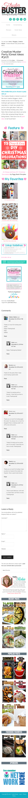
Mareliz (11, 461)
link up (14, 302)
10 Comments (20, 60)
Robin (12, 342)
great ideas (10, 302)
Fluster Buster (14, 9)
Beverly (11, 365)
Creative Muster (11, 300)
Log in (20, 794)
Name (3, 534)
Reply (5, 336)
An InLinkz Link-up (6, 257)
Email (3, 541)
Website (3, 549)
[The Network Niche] (14, 788)
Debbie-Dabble (13, 317)
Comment (4, 518)
